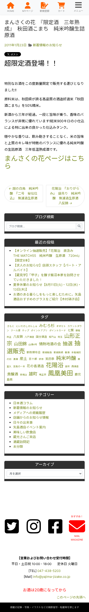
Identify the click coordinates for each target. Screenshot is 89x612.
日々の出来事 (23, 422)
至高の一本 (19, 366)
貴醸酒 (12, 374)
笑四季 (49, 359)
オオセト (61, 326)
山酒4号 (33, 344)
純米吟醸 (66, 358)
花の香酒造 (35, 366)
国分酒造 (41, 336)
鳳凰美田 (60, 373)
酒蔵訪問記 (21, 442)
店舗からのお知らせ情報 (31, 417)
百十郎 (33, 359)
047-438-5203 (49, 571)
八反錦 (18, 337)
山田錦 (20, 343)
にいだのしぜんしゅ (26, 326)
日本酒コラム (23, 403)
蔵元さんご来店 (24, 437)
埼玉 (60, 337)
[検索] (79, 226)
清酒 (15, 359)
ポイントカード (57, 330)
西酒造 (75, 366)
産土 (23, 358)
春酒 (67, 352)
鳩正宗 (42, 374)
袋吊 (67, 366)
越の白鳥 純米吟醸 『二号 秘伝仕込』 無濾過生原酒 (23, 193)
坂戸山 (52, 337)
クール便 (15, 330)
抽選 (68, 344)
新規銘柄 (58, 352)
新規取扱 (47, 352)
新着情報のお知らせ (27, 408)
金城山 (23, 374)
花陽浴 (54, 365)
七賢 (71, 330)
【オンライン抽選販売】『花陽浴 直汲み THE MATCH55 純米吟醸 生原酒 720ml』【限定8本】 (47, 255)
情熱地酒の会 (50, 344)
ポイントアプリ (39, 330)
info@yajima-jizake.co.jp (51, 577)
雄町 (33, 373)
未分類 (18, 447)
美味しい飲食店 (24, 432)
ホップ (25, 330)
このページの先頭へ (71, 597)
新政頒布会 (34, 352)
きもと (10, 326)
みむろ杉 (47, 325)
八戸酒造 (29, 337)
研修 (41, 359)
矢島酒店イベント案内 (29, 427)
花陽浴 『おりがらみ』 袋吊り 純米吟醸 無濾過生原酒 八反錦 (66, 195)
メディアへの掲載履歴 (29, 413)
